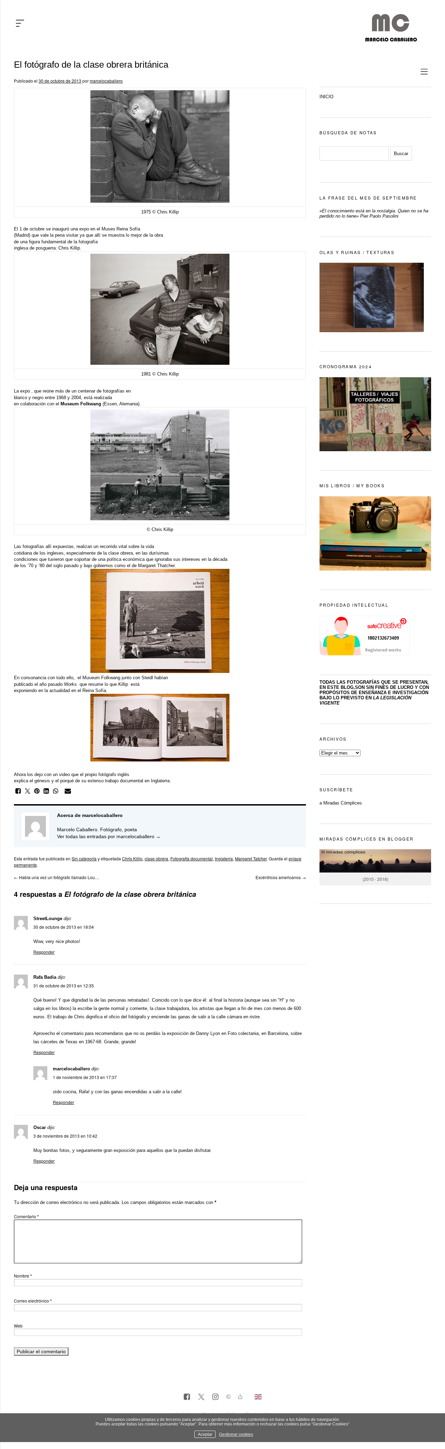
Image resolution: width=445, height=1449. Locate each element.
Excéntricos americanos (281, 877)
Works (70, 684)
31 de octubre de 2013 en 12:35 (63, 985)
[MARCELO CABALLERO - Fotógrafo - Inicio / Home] (391, 38)
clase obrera (156, 858)
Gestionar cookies (236, 1434)
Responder (44, 952)
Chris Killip (69, 248)
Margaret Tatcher (251, 858)
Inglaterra (224, 858)
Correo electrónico (33, 1301)
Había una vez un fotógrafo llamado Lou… (56, 877)
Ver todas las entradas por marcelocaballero (109, 836)
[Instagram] (215, 1397)
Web (18, 1326)
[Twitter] (201, 1397)
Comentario (26, 1216)
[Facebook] (186, 1397)
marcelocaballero (106, 81)
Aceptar (205, 1434)
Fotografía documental (191, 858)
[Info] (228, 1397)
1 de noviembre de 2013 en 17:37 (85, 1077)
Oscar (39, 1127)
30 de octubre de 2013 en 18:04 (63, 927)
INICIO (326, 96)
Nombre (23, 1276)
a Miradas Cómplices (340, 803)
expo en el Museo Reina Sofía (109, 228)
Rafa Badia (44, 977)
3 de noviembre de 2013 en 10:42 (65, 1136)
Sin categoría (84, 858)
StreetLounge (47, 918)
